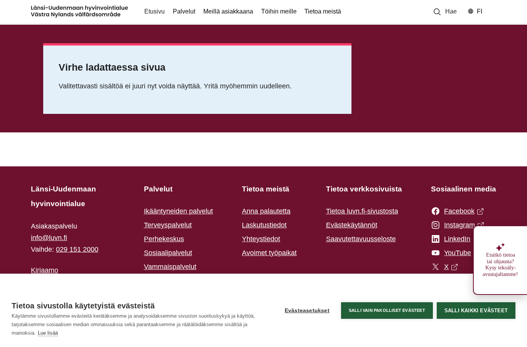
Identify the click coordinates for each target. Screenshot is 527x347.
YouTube (455, 253)
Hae (451, 11)
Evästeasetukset (307, 310)
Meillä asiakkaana (228, 11)
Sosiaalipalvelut (168, 253)
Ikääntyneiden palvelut (178, 211)
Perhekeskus (164, 239)
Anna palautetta (266, 211)
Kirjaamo (44, 270)
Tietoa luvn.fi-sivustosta (362, 211)
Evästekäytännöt (351, 225)
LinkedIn (455, 239)
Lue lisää (48, 333)
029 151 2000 (77, 249)
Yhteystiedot (261, 239)
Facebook (455, 212)
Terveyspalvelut (168, 225)
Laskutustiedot (264, 225)
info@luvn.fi (49, 238)
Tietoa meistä (322, 11)
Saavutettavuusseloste (361, 239)
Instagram (455, 225)
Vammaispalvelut (170, 267)
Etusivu (154, 11)
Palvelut (184, 11)
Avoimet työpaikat (269, 253)
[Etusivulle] (79, 11)
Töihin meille (279, 11)
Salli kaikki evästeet (476, 310)
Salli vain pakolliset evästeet (387, 310)
